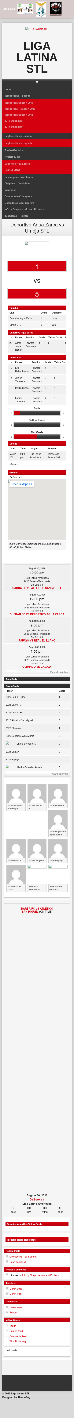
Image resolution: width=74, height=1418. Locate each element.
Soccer (13, 1312)
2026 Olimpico (13, 728)
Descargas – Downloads (19, 177)
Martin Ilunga (22, 387)
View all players (59, 774)
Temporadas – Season (18, 95)
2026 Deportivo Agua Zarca (20, 735)
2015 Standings (14, 126)
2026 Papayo (13, 759)
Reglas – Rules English (18, 143)
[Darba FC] (11, 1050)
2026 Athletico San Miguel (19, 720)
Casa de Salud (17, 1262)
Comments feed (18, 1336)
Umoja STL (15, 324)
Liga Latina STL (37, 57)
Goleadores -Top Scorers (23, 1256)
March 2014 (15, 1294)
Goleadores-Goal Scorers (19, 203)
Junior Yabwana (20, 379)
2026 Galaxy (12, 751)
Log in (12, 1325)
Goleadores (15, 1307)
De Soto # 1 (15, 477)
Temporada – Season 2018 (20, 108)
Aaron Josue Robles (19, 346)
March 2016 (15, 1288)
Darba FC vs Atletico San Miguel (37, 588)
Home (8, 89)
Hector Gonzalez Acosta (29, 767)
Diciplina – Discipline (17, 183)
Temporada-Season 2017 (19, 102)
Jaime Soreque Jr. (26, 743)
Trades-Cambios (14, 150)
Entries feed (16, 1331)
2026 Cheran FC (14, 712)
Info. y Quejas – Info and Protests (24, 209)
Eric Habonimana (22, 369)
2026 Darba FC (14, 704)
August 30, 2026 (37, 568)
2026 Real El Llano (16, 696)
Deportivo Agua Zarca (17, 163)
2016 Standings (14, 120)
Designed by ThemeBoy (16, 1397)
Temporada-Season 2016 (19, 114)
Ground (14, 464)
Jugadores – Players (16, 216)
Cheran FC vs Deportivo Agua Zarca (37, 614)
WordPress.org (17, 1341)
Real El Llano (12, 169)
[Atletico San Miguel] (63, 1050)
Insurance (10, 190)
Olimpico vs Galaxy (37, 667)
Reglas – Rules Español (18, 136)
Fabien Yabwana (20, 399)
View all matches (59, 672)
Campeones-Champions (19, 196)
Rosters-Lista (12, 156)
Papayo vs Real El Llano (37, 640)
